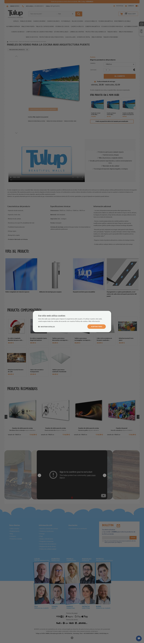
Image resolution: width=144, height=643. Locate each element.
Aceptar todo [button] (96, 326)
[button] (46, 326)
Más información (94, 321)
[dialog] (72, 321)
